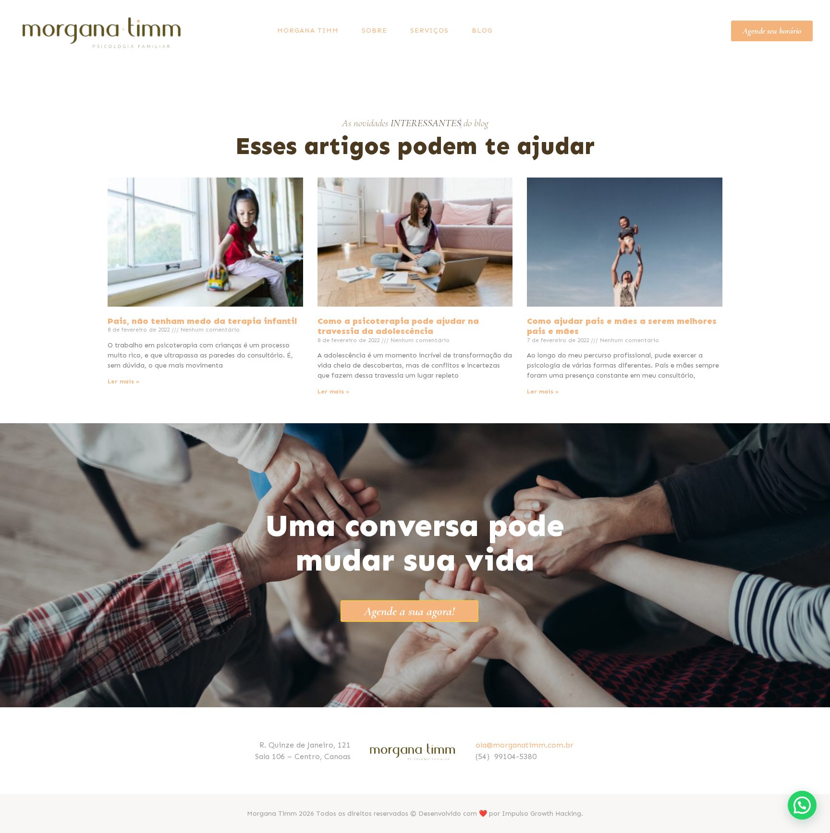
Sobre (374, 30)
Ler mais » (123, 381)
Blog (482, 30)
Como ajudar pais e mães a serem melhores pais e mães (622, 326)
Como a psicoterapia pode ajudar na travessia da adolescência (398, 326)
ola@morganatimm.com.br (525, 745)
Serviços (429, 30)
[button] (802, 805)
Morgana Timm (308, 30)
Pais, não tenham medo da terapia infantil (202, 321)
